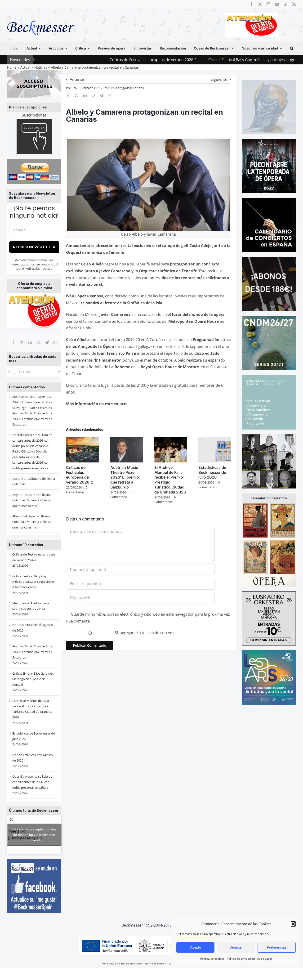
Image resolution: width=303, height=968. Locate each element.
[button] (293, 924)
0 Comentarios (76, 489)
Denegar (236, 947)
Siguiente (219, 79)
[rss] (294, 4)
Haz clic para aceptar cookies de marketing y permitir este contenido (34, 834)
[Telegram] (47, 342)
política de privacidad (40, 264)
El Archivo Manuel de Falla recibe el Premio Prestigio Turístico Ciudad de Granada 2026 (170, 479)
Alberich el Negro (24, 516)
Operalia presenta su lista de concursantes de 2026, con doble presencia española (32, 782)
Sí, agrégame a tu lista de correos (144, 632)
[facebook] (251, 4)
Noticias (138, 88)
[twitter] (260, 4)
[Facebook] (13, 342)
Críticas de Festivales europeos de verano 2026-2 (113, 59)
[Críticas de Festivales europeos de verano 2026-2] (82, 440)
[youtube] (277, 4)
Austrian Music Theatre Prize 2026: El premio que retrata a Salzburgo (32, 418)
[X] (22, 342)
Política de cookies (212, 959)
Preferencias (276, 947)
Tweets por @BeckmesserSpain (31, 834)
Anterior (77, 79)
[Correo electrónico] (55, 342)
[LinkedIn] (30, 342)
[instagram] (268, 4)
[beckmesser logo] (40, 17)
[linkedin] (285, 4)
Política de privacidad (241, 959)
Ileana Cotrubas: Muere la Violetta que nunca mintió (31, 500)
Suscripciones (34, 115)
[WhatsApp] (39, 342)
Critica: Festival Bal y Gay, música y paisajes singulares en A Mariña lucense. (235, 59)
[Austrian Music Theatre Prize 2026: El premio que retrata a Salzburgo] (126, 440)
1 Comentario (121, 494)
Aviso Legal (264, 959)
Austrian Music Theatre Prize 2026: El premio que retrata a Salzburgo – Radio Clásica (32, 402)
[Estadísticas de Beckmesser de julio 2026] (214, 440)
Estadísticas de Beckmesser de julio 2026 (212, 472)
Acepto (195, 947)
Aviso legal (108, 963)
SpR (74, 88)
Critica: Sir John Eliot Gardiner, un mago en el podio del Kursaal (33, 679)
